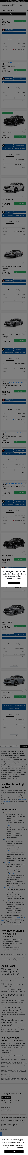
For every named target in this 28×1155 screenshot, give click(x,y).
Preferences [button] (20, 1147)
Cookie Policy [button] (11, 1145)
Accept (14, 1151)
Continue (14, 583)
